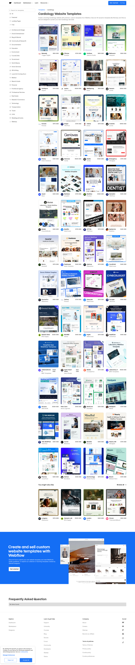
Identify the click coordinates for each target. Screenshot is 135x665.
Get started (117, 3)
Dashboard (17, 3)
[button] (28, 3)
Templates (41, 10)
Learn (36, 3)
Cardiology (50, 10)
